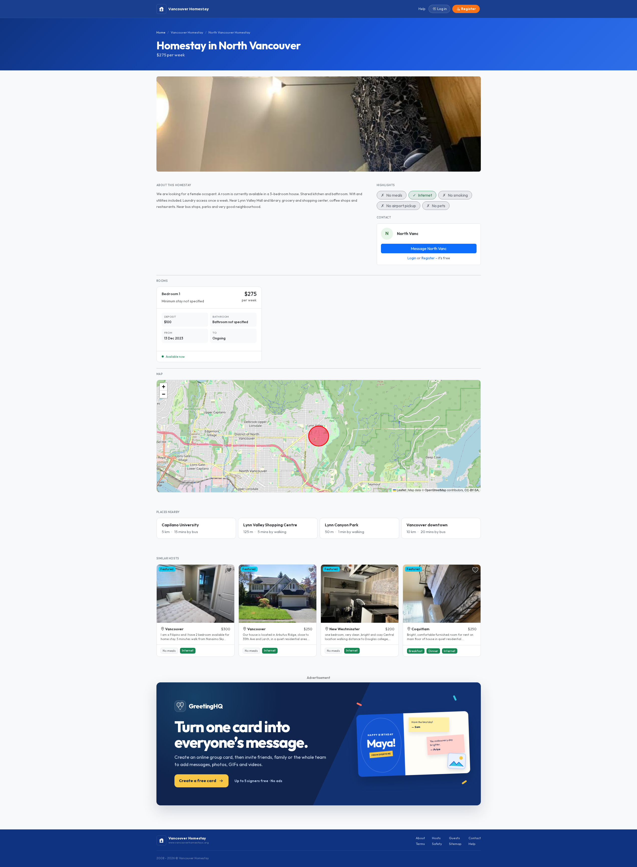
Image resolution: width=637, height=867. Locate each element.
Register (428, 258)
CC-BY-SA (472, 490)
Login (411, 258)
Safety (437, 844)
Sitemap (455, 844)
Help (472, 844)
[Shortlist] (229, 570)
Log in (442, 9)
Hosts (436, 838)
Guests (454, 838)
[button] (163, 387)
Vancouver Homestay (187, 32)
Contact (475, 838)
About (420, 838)
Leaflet (401, 490)
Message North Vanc (429, 248)
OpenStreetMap (435, 490)
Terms (420, 844)
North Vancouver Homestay (229, 32)
